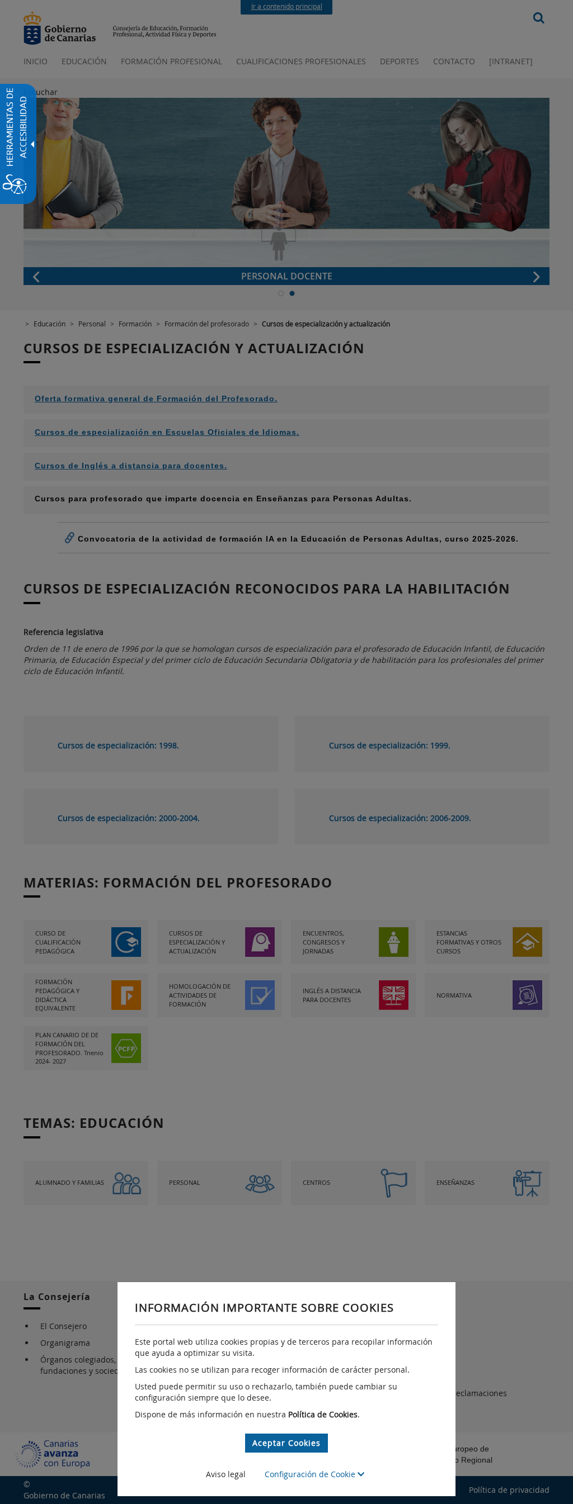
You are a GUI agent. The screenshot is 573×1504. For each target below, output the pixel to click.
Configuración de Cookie (311, 1474)
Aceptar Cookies (286, 1442)
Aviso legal (226, 1474)
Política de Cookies (323, 1414)
